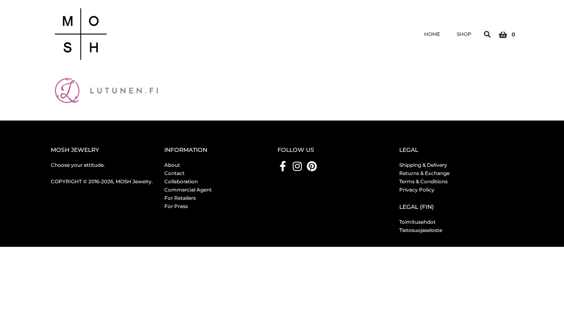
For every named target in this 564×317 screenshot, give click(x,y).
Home (432, 34)
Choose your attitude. (78, 165)
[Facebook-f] (282, 166)
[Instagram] (297, 166)
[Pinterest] (311, 166)
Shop (464, 34)
